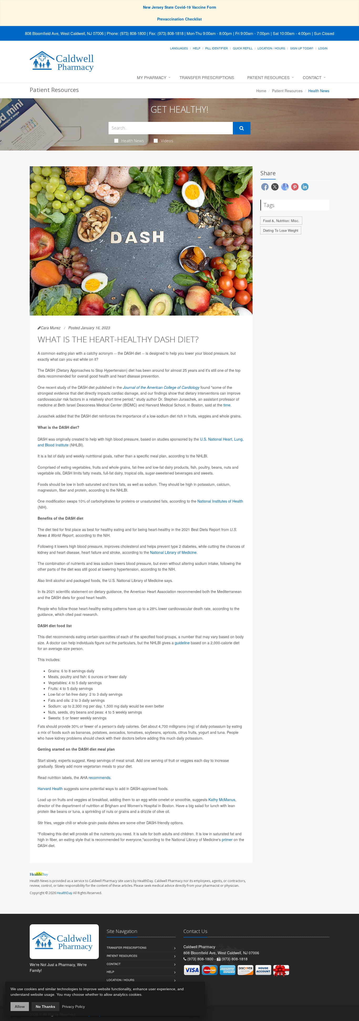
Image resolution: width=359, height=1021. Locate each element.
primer (227, 839)
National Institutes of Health (220, 501)
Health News (132, 140)
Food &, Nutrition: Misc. (281, 220)
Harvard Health (50, 788)
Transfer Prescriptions (207, 77)
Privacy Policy (73, 1006)
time (226, 405)
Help (196, 48)
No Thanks (45, 1006)
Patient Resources (268, 77)
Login (322, 48)
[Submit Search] (241, 128)
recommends (99, 777)
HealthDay (64, 893)
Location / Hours (271, 48)
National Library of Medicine (173, 552)
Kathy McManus (221, 799)
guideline (182, 642)
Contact (312, 77)
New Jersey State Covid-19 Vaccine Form (179, 7)
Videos (167, 140)
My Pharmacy (151, 77)
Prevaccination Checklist (179, 19)
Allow (20, 1006)
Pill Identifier (216, 48)
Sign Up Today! (301, 48)
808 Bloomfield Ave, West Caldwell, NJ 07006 (64, 33)
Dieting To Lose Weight (280, 230)
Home (261, 90)
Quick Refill (243, 48)
